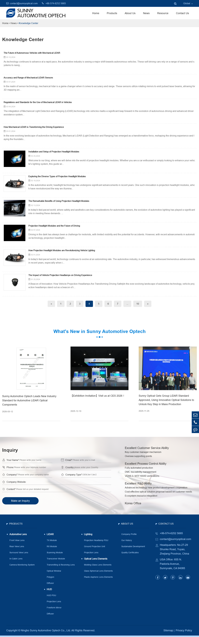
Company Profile (129, 534)
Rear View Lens (16, 546)
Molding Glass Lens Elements (97, 565)
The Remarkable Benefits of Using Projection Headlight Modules (58, 201)
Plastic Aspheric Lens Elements (98, 577)
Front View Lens (16, 540)
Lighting (88, 534)
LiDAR (50, 534)
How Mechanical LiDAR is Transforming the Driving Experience (34, 127)
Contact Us (182, 13)
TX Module (52, 540)
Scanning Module (55, 552)
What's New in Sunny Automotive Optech (99, 331)
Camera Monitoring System (22, 565)
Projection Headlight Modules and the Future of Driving (54, 226)
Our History (126, 540)
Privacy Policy (184, 630)
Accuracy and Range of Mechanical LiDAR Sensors (28, 77)
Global (186, 3)
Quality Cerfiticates (130, 552)
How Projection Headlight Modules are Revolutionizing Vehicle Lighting (61, 250)
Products (112, 13)
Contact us (166, 523)
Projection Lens (54, 601)
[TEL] (195, 422)
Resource (162, 13)
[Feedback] (195, 429)
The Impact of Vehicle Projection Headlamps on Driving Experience (60, 275)
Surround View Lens (18, 552)
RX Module (52, 546)
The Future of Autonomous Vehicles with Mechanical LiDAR (32, 53)
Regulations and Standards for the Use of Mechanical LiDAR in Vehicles (38, 102)
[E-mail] (195, 415)
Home (95, 13)
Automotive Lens (18, 534)
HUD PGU (51, 595)
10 (137, 303)
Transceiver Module (56, 558)
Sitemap (168, 630)
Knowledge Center (28, 23)
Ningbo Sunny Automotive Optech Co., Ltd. (46, 630)
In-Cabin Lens (15, 558)
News (146, 13)
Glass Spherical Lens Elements (98, 571)
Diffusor (50, 583)
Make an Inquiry (20, 500)
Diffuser (50, 614)
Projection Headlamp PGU (96, 540)
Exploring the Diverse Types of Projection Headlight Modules (57, 176)
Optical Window (54, 571)
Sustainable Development (133, 546)
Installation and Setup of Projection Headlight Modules (53, 151)
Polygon (50, 577)
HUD (49, 589)
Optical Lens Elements (95, 558)
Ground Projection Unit (94, 546)
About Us (130, 13)
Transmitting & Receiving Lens (61, 565)
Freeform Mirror (54, 607)
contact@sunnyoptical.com (24, 3)
